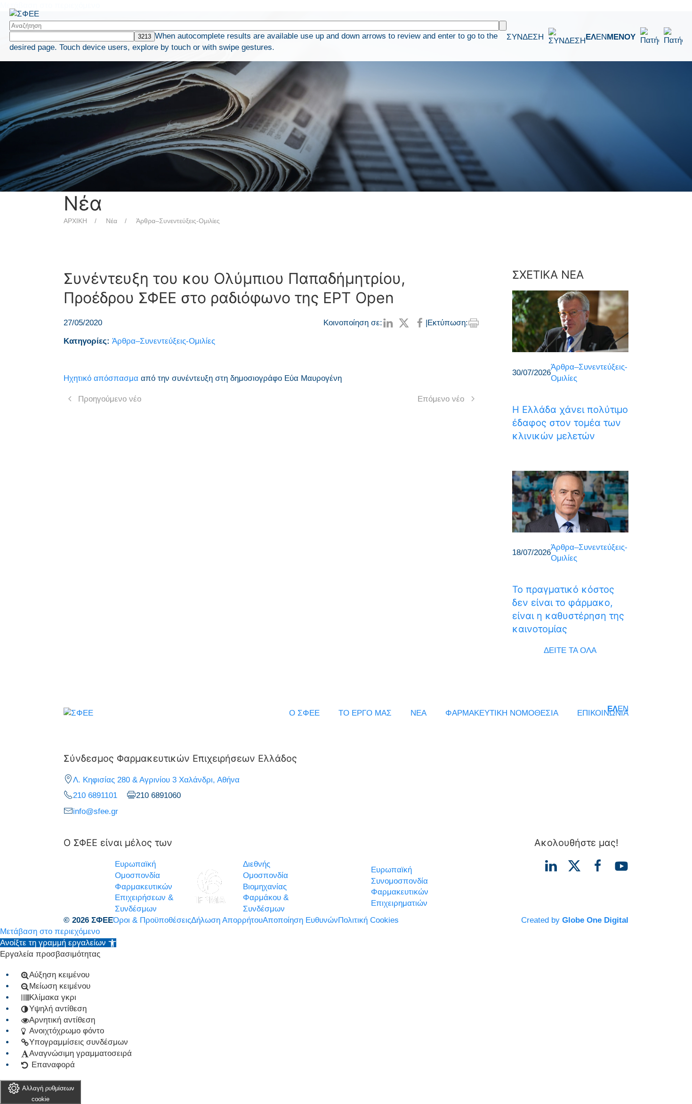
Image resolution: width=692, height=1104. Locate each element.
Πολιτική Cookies (368, 920)
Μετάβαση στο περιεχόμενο (50, 931)
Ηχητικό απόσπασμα (101, 378)
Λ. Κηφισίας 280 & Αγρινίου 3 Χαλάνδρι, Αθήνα (156, 779)
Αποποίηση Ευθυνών (300, 920)
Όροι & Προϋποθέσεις (152, 920)
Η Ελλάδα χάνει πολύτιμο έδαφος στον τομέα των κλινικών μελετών (570, 423)
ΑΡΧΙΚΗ (75, 221)
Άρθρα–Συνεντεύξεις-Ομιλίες (178, 221)
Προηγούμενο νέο (109, 399)
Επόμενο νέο (441, 399)
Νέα (111, 221)
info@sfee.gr (95, 811)
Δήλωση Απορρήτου (227, 920)
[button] (645, 36)
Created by (574, 920)
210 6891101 (95, 795)
